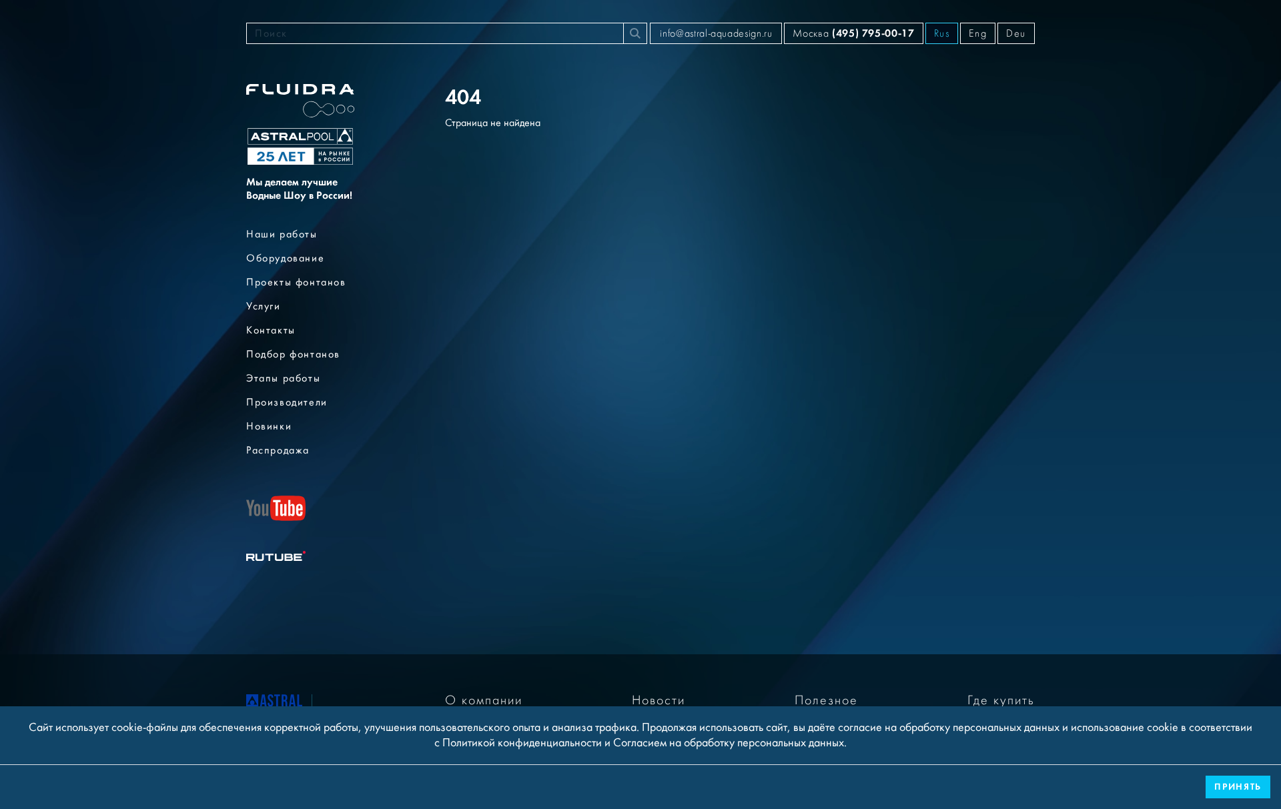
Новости (658, 700)
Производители (287, 402)
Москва (853, 33)
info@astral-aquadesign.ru (716, 33)
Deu (1016, 33)
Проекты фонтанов (296, 282)
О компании (483, 700)
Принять (1238, 786)
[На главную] (274, 704)
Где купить (1001, 700)
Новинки (269, 426)
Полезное (826, 700)
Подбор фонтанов (293, 354)
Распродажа (278, 450)
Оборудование (285, 258)
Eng (978, 33)
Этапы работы (283, 378)
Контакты (271, 330)
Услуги (263, 306)
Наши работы (282, 234)
